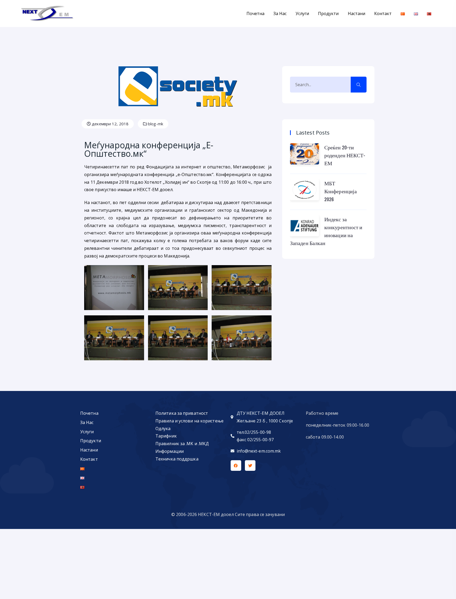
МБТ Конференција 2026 (340, 191)
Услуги (302, 13)
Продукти (328, 13)
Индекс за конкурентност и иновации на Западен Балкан (326, 231)
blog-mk (155, 123)
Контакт (383, 13)
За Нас (280, 13)
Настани (356, 13)
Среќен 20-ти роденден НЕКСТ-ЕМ (344, 155)
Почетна (255, 13)
